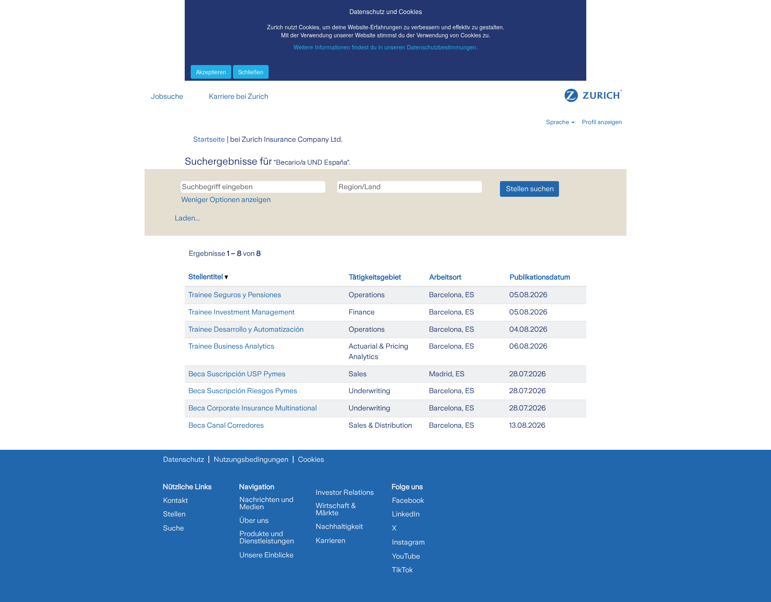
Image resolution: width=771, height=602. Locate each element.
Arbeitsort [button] (445, 277)
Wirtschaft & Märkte (336, 509)
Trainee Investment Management (241, 312)
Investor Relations (345, 492)
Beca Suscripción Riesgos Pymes (242, 391)
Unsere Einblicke (266, 555)
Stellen (174, 514)
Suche (173, 528)
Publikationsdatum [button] (540, 277)
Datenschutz (183, 459)
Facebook (408, 500)
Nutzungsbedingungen (251, 459)
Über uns (254, 520)
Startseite (209, 139)
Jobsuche (167, 96)
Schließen (250, 72)
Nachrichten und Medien (266, 503)
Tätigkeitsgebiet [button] (375, 277)
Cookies (311, 459)
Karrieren (330, 541)
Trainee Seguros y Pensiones (234, 295)
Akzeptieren (211, 72)
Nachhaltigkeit (339, 526)
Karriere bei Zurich (238, 96)
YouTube (406, 556)
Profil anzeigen (602, 122)
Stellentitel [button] (206, 277)
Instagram (408, 542)
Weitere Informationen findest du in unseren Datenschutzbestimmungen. (386, 47)
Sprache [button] (558, 122)
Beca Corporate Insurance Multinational (252, 408)
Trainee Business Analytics (231, 346)
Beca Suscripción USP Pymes (237, 374)
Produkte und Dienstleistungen (266, 537)
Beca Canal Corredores (226, 425)
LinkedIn (406, 514)
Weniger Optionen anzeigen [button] (226, 200)
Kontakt (175, 500)
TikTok (402, 570)
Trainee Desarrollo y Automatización (246, 329)
